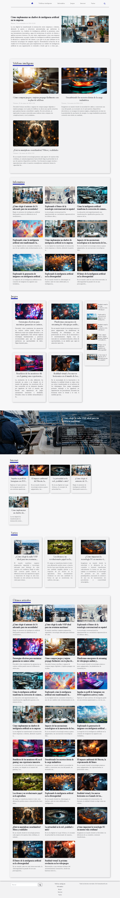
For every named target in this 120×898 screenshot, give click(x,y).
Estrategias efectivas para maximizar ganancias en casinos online (29, 324)
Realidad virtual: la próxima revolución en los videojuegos (103, 307)
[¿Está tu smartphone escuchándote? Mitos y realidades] (36, 133)
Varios (93, 3)
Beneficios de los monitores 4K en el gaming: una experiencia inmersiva (29, 376)
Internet (82, 3)
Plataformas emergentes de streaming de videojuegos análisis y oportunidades (65, 324)
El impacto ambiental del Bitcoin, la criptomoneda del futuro (39, 482)
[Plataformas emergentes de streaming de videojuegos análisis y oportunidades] (65, 312)
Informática (61, 3)
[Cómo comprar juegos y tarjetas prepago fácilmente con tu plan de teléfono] (36, 80)
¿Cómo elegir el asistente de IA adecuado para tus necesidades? (25, 207)
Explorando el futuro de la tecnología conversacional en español (60, 207)
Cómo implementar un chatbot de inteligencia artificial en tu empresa (35, 19)
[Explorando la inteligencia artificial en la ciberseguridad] (60, 262)
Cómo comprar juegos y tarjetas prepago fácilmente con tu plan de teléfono (36, 98)
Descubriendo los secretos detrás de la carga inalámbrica (84, 98)
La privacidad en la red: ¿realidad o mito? (60, 479)
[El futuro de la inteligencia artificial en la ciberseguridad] (92, 262)
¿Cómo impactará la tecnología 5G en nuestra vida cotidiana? (93, 559)
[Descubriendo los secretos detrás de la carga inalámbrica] (84, 80)
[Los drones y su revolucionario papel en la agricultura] (60, 547)
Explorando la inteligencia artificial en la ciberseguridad (59, 275)
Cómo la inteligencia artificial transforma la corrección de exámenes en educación (92, 209)
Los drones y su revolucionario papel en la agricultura (60, 559)
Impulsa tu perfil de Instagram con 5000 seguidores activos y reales (19, 482)
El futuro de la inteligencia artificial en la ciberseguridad (91, 275)
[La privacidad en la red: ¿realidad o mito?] (60, 470)
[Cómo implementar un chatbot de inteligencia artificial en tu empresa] (85, 29)
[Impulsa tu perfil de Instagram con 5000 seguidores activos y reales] (18, 470)
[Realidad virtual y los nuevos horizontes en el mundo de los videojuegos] (65, 363)
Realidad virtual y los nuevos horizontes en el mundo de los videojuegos (65, 376)
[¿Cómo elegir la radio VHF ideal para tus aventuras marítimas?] (26, 547)
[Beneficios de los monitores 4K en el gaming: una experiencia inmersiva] (29, 363)
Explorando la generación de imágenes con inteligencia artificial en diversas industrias (28, 276)
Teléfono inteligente (45, 3)
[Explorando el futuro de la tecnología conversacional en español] (60, 195)
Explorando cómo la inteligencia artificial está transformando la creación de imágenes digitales (26, 243)
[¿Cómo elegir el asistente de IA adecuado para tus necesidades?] (28, 195)
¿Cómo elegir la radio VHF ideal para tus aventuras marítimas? (80, 419)
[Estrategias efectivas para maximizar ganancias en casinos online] (29, 312)
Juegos (72, 3)
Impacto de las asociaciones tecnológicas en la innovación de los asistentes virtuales (91, 243)
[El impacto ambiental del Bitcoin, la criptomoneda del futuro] (39, 470)
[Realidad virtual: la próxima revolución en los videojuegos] (92, 307)
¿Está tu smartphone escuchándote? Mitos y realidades (35, 150)
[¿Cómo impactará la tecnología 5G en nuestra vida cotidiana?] (93, 547)
